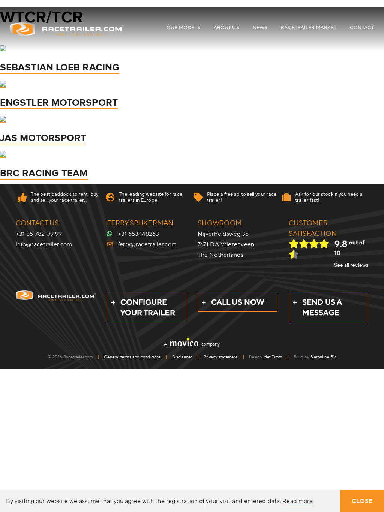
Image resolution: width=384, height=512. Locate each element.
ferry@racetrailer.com (147, 244)
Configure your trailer (147, 308)
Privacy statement (221, 357)
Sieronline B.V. (323, 357)
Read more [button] (297, 501)
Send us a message (322, 308)
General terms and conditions (132, 357)
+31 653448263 (138, 234)
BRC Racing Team (44, 173)
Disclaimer (182, 357)
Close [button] (362, 501)
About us (226, 28)
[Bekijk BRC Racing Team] (3, 154)
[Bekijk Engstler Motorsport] (3, 83)
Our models (183, 28)
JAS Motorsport (43, 138)
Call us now (237, 302)
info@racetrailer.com (44, 244)
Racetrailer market (308, 28)
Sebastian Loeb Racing (59, 67)
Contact (362, 28)
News (260, 28)
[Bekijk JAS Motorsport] (3, 119)
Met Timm (272, 357)
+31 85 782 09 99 (39, 234)
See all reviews (351, 265)
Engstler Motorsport (59, 102)
